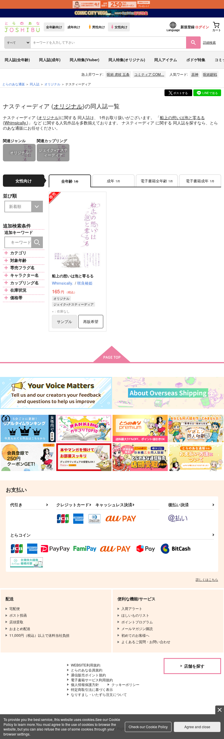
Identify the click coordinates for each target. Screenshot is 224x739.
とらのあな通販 (13, 84)
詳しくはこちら (207, 579)
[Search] (37, 242)
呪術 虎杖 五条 (118, 74)
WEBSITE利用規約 (85, 664)
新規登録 (188, 26)
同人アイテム (165, 59)
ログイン (202, 26)
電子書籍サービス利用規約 (92, 679)
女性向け (121, 26)
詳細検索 (209, 42)
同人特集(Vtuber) (84, 59)
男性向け (98, 26)
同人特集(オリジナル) (126, 59)
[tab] (113, 181)
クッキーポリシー (125, 684)
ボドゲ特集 (195, 59)
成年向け (73, 26)
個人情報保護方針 (85, 684)
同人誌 (34, 84)
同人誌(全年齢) (17, 59)
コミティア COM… (149, 74)
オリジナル (68, 106)
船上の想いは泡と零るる (182, 117)
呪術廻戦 (210, 74)
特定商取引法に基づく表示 (92, 689)
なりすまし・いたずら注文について (99, 694)
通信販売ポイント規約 (88, 674)
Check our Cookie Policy (148, 726)
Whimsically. (15, 123)
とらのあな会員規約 (86, 669)
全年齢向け (54, 26)
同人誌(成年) (49, 59)
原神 (194, 74)
